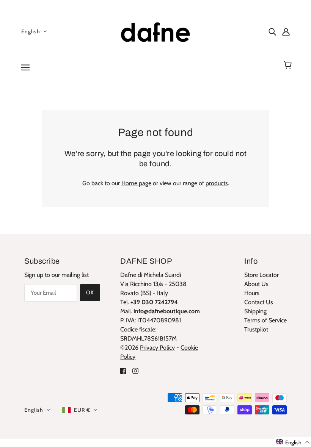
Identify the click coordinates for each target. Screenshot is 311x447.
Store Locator (261, 274)
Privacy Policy (157, 347)
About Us (256, 284)
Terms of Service (265, 320)
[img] (272, 31)
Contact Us (258, 302)
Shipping (255, 311)
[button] (293, 442)
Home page (136, 183)
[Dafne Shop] (155, 30)
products (217, 183)
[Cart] (289, 65)
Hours (251, 293)
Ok (90, 292)
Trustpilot (256, 329)
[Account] (286, 31)
